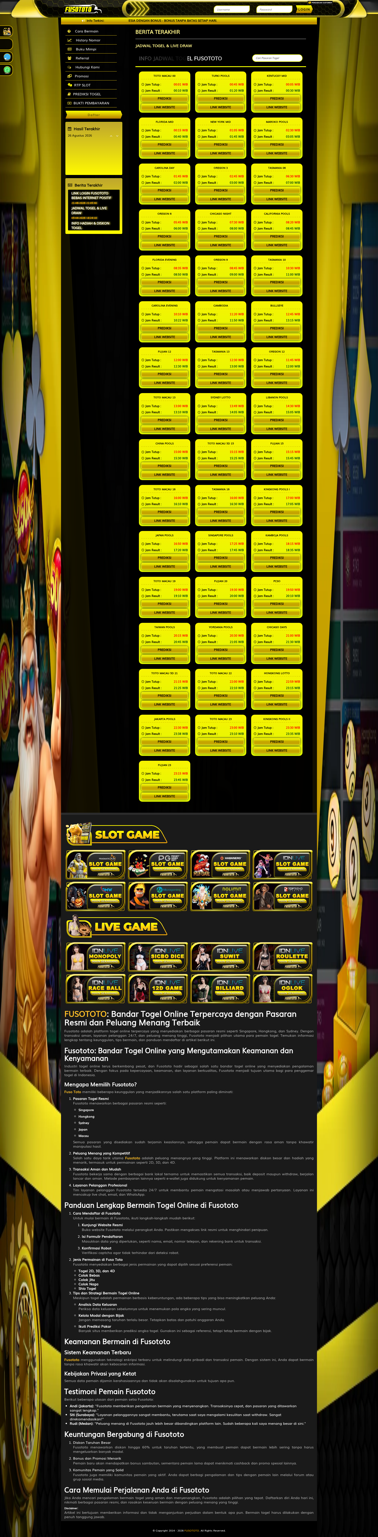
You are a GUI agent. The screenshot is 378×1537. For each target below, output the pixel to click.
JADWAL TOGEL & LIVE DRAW (89, 210)
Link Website (164, 107)
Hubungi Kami (86, 66)
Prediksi (164, 98)
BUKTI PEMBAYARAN (91, 102)
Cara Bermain (85, 31)
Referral (81, 58)
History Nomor (87, 40)
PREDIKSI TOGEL (87, 93)
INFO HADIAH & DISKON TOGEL (90, 225)
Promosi (81, 75)
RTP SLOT (82, 84)
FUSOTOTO (191, 1530)
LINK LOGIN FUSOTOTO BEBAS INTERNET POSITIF (91, 195)
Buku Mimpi (85, 49)
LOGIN (304, 9)
